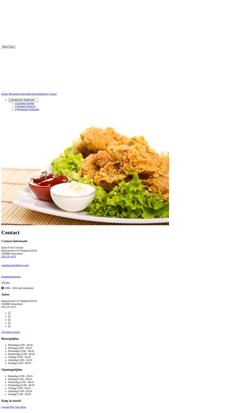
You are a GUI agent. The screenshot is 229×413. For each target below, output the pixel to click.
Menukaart (14, 94)
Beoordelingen (40, 94)
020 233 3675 (8, 256)
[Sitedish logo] (5, 282)
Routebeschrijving (11, 276)
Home (4, 94)
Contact (52, 94)
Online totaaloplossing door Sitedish (20, 410)
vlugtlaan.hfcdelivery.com (15, 265)
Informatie (26, 94)
